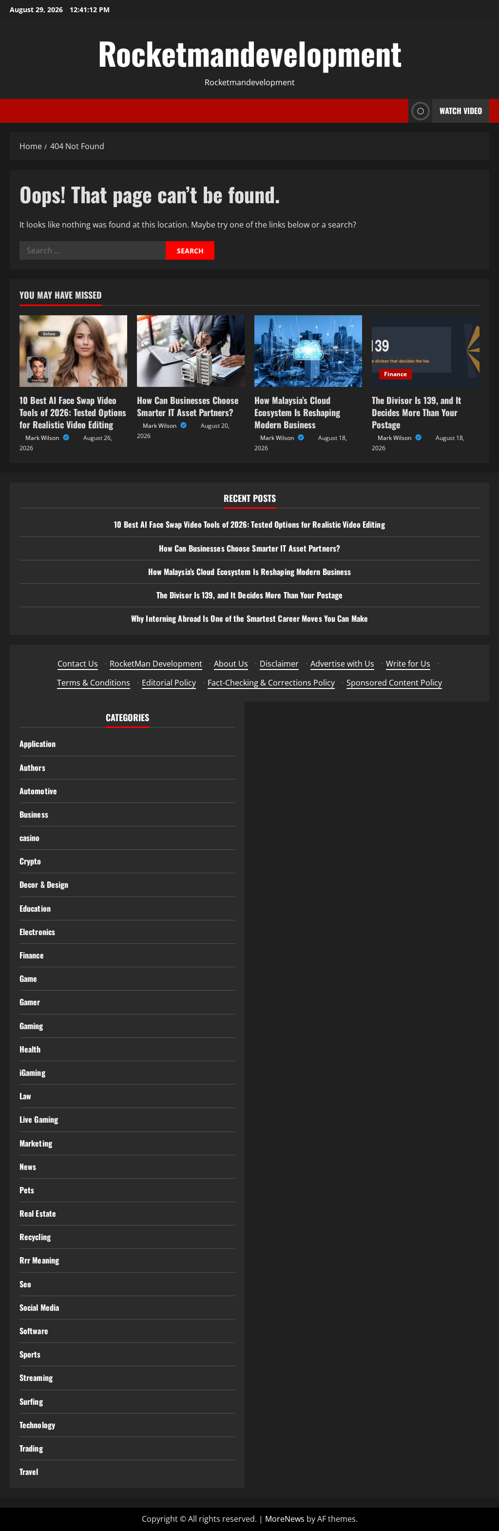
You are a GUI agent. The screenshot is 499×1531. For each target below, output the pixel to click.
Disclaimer (279, 663)
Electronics (37, 932)
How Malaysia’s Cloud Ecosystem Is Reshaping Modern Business (297, 412)
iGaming (32, 1072)
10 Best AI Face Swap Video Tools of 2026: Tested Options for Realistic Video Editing (72, 412)
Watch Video (461, 110)
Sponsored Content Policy (394, 682)
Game (28, 978)
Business (33, 814)
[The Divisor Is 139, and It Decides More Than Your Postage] (426, 351)
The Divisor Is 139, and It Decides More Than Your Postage (416, 412)
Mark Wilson (42, 438)
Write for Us (408, 663)
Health (30, 1049)
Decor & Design (43, 884)
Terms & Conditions (93, 682)
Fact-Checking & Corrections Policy (271, 682)
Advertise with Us (342, 663)
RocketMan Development (156, 663)
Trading (31, 1448)
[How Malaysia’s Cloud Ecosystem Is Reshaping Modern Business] (308, 351)
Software (33, 1331)
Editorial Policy (169, 682)
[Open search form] (398, 110)
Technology (37, 1425)
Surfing (31, 1401)
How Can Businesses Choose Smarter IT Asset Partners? (187, 406)
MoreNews (285, 1518)
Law (25, 1096)
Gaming (31, 1026)
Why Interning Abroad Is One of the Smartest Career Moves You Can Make (249, 618)
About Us (231, 663)
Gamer (29, 1002)
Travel (28, 1471)
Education (35, 908)
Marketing (35, 1143)
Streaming (36, 1377)
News (27, 1166)
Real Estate (37, 1213)
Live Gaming (38, 1119)
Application (37, 743)
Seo (25, 1284)
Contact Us (78, 663)
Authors (32, 767)
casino (29, 837)
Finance (395, 374)
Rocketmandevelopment (250, 53)
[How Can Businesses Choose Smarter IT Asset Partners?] (191, 351)
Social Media (39, 1307)
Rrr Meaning (39, 1260)
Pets (26, 1190)
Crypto (30, 861)
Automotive (38, 791)
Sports (30, 1354)
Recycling (35, 1237)
